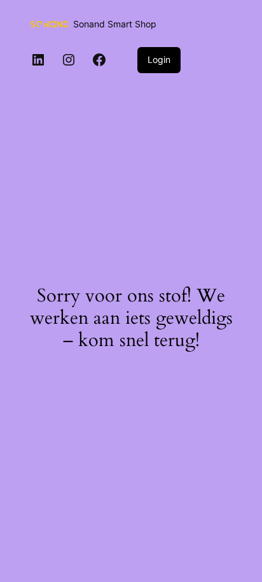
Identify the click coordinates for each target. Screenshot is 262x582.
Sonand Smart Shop (114, 23)
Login (159, 59)
